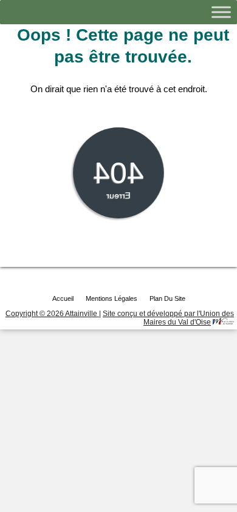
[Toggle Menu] (221, 12)
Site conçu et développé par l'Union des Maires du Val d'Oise (168, 317)
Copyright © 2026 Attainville (52, 313)
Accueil (63, 298)
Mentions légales (111, 298)
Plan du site (167, 298)
